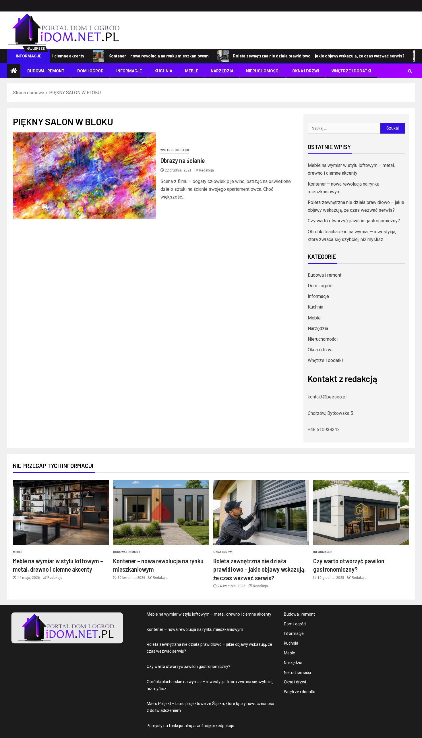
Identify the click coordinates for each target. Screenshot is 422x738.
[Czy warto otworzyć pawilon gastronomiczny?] (361, 512)
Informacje (129, 71)
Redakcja (206, 170)
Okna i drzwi (305, 71)
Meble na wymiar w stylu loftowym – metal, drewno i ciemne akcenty (209, 614)
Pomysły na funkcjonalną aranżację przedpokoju (190, 725)
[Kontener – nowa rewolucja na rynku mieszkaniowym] (161, 512)
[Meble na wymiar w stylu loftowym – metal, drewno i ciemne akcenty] (61, 512)
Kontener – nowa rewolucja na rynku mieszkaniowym (139, 56)
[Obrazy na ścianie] (84, 175)
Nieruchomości (263, 71)
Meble (191, 71)
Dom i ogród (90, 71)
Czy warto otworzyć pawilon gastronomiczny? (354, 220)
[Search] (409, 71)
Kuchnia (163, 71)
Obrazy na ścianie (182, 160)
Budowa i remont (46, 71)
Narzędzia (222, 71)
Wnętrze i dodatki (351, 71)
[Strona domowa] (14, 71)
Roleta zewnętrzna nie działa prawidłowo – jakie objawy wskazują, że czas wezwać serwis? (299, 56)
